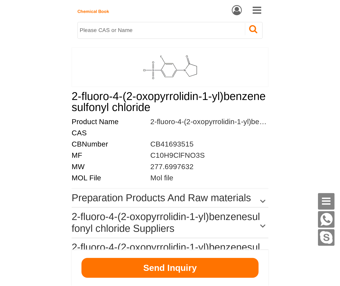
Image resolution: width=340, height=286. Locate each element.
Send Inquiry (170, 268)
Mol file (161, 178)
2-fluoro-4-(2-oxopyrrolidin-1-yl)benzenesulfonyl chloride (241, 122)
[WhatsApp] (326, 219)
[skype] (326, 237)
